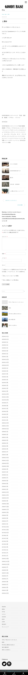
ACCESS (4, 616)
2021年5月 (4, 414)
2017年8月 (4, 535)
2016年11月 (4, 561)
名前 (3, 253)
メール (4, 258)
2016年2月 (4, 587)
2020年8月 (4, 434)
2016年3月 (4, 584)
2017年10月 (4, 532)
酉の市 (11, 177)
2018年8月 (4, 503)
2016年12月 (4, 558)
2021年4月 (4, 417)
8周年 (10, 308)
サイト (3, 265)
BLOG (3, 619)
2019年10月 (4, 463)
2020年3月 (4, 449)
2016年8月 (4, 570)
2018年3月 (4, 518)
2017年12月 (4, 526)
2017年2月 (4, 552)
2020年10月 (4, 428)
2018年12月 (4, 492)
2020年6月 (4, 440)
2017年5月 (4, 544)
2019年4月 (4, 480)
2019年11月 (4, 460)
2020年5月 (4, 443)
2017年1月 (4, 555)
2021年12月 (4, 394)
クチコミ (4, 614)
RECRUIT (4, 624)
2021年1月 (4, 420)
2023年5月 (4, 348)
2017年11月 (4, 529)
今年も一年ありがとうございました (16, 302)
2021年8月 (4, 405)
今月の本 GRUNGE (14, 184)
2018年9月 (4, 500)
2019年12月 (4, 457)
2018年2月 (4, 521)
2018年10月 (4, 498)
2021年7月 (4, 408)
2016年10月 (4, 564)
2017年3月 (4, 550)
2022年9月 (4, 368)
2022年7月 (4, 374)
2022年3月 (4, 385)
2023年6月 (4, 345)
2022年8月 (4, 371)
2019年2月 (4, 486)
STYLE (3, 611)
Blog (3, 10)
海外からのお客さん (13, 325)
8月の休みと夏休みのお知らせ (15, 313)
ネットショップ (5, 626)
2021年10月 (4, 399)
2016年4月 (4, 581)
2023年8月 (4, 342)
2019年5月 (4, 477)
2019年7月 (4, 472)
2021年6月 (4, 411)
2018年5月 (4, 512)
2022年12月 (4, 359)
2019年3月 (4, 483)
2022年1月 (4, 391)
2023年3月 (4, 350)
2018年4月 (4, 515)
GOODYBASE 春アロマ (15, 170)
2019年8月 (4, 469)
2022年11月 (4, 362)
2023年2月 (4, 353)
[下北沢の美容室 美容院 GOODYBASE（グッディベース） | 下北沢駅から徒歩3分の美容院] (14, 4)
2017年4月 (4, 547)
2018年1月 (4, 524)
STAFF (3, 621)
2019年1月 (4, 489)
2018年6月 (4, 509)
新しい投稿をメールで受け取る (10, 280)
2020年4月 (4, 446)
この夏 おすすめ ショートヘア (17, 191)
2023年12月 (4, 336)
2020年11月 (4, 425)
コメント (5, 236)
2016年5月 (4, 578)
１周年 (8, 14)
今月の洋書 (19, 205)
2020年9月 (4, 431)
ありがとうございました (11, 200)
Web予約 (4, 606)
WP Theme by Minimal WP (16, 671)
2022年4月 (4, 382)
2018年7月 (4, 506)
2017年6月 (4, 541)
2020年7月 (4, 437)
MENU (3, 609)
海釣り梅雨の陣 (12, 319)
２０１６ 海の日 (13, 164)
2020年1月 (4, 454)
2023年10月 (4, 339)
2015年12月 (4, 593)
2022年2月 (4, 388)
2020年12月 (4, 423)
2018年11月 (4, 495)
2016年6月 (4, 575)
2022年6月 (4, 376)
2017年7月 (4, 538)
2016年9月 (4, 567)
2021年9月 (4, 402)
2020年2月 (4, 451)
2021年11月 (4, 397)
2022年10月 (4, 365)
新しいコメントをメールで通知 (10, 275)
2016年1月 (4, 590)
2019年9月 (4, 466)
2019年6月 (4, 474)
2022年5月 (4, 379)
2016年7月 (4, 573)
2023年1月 (4, 356)
